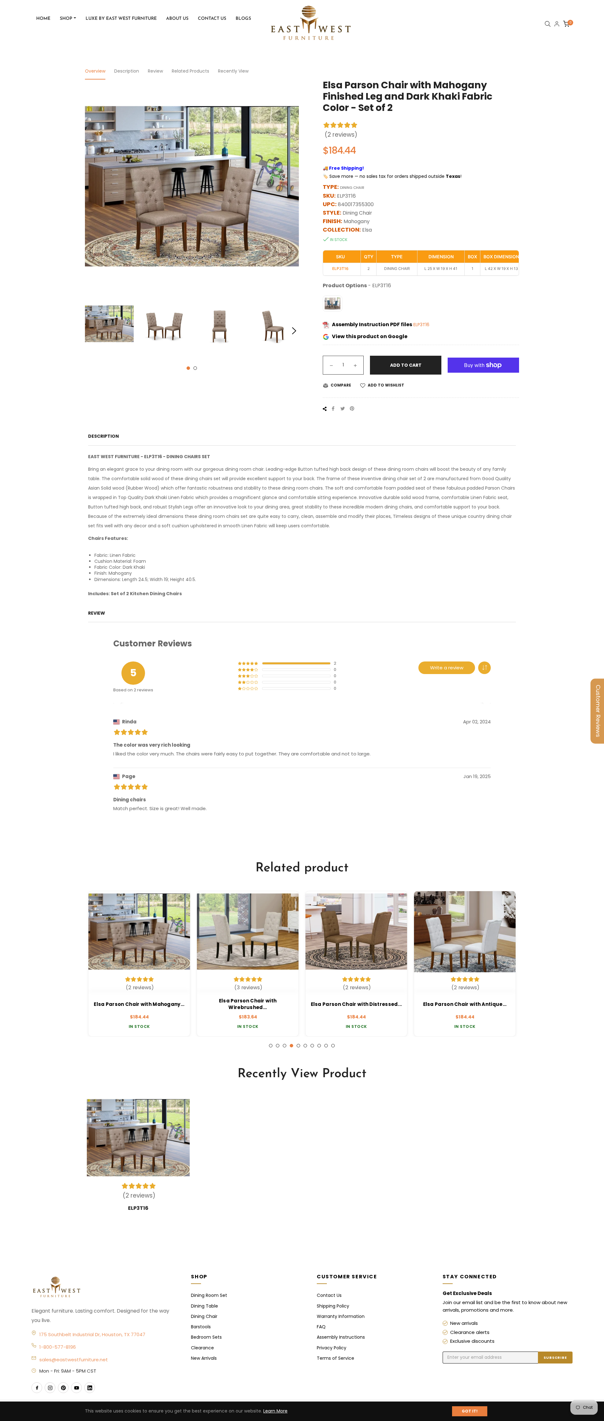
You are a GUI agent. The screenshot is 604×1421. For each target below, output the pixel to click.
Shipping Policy (333, 1306)
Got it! (470, 1411)
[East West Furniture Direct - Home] (104, 1287)
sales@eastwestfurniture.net (73, 1359)
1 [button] (188, 368)
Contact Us (329, 1295)
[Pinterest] (63, 1387)
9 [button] (326, 1045)
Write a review (446, 667)
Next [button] (294, 331)
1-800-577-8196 (57, 1347)
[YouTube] (76, 1387)
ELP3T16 (421, 324)
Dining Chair (204, 1316)
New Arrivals (204, 1358)
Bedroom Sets (206, 1337)
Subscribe (555, 1357)
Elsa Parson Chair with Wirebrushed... (248, 1004)
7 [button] (312, 1045)
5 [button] (298, 1045)
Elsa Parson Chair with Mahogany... (139, 1004)
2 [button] (195, 368)
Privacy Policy (331, 1348)
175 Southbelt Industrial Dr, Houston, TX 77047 (92, 1334)
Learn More (275, 1411)
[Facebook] (36, 1387)
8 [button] (319, 1045)
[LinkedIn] (89, 1387)
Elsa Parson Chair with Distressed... (356, 1004)
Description (126, 71)
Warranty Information (341, 1316)
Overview (95, 71)
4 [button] (291, 1045)
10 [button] (333, 1045)
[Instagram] (50, 1387)
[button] (484, 667)
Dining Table (204, 1306)
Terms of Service (335, 1358)
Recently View (233, 71)
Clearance (202, 1348)
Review (155, 71)
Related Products (190, 71)
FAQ (321, 1327)
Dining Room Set (209, 1295)
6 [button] (305, 1045)
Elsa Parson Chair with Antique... (465, 1004)
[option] (139, 964)
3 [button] (284, 1045)
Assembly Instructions (341, 1337)
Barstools (201, 1327)
